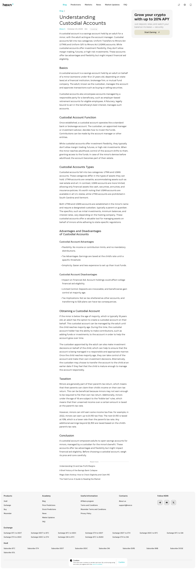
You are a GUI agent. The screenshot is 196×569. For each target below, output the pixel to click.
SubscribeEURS (129, 548)
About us (122, 501)
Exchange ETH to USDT (94, 533)
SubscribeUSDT (57, 548)
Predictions (76, 5)
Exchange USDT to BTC (40, 533)
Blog (65, 5)
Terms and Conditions (89, 505)
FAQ (125, 5)
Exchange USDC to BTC (149, 533)
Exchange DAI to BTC (66, 537)
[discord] (166, 502)
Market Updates (112, 5)
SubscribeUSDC (81, 548)
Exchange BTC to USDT (13, 533)
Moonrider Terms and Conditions (93, 509)
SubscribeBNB (152, 548)
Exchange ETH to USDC (13, 537)
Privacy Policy (86, 513)
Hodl (5, 501)
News (98, 5)
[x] (173, 502)
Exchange (7, 505)
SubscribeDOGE (176, 548)
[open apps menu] (190, 4)
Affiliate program (87, 501)
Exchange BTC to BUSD (94, 537)
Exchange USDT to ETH (121, 533)
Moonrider (8, 513)
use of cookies (97, 564)
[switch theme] (178, 4)
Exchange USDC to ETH (40, 537)
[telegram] (159, 502)
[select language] (184, 4)
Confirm (122, 562)
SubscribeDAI (104, 548)
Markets (88, 5)
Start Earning (150, 32)
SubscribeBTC (9, 548)
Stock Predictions (49, 509)
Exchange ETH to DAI (121, 537)
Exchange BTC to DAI (175, 533)
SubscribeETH (33, 548)
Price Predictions (48, 505)
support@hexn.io (125, 505)
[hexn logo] (8, 4)
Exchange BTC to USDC (67, 533)
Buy (5, 509)
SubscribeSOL (9, 552)
